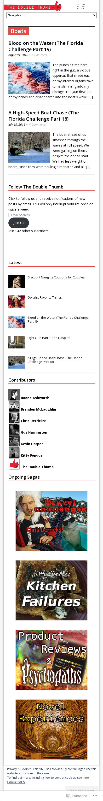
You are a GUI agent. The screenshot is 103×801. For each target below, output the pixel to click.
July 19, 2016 (16, 124)
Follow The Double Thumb (35, 187)
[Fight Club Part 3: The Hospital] (16, 346)
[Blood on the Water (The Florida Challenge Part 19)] (16, 326)
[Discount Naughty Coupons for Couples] (16, 285)
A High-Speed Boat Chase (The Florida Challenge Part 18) (43, 115)
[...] (91, 97)
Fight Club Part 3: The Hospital (49, 338)
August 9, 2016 (18, 55)
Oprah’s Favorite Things (45, 297)
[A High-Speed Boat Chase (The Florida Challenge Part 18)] (16, 366)
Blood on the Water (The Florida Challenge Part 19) (45, 46)
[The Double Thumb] (51, 6)
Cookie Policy (16, 782)
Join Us (18, 222)
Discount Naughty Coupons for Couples (56, 277)
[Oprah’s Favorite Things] (16, 305)
